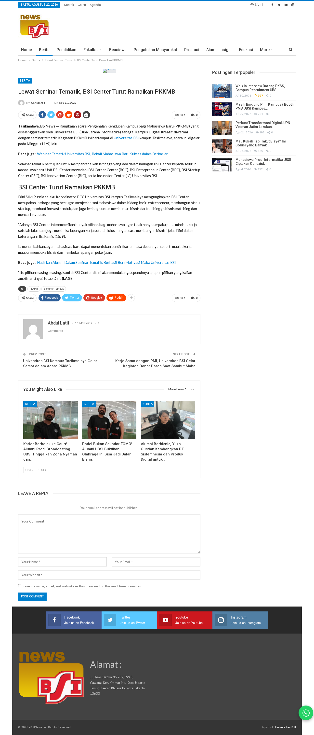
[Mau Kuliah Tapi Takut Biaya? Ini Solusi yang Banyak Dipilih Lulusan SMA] (222, 146)
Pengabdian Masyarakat (155, 49)
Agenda (95, 5)
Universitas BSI (126, 138)
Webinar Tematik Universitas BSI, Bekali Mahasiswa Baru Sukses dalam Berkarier (102, 154)
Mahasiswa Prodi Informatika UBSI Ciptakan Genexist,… (263, 162)
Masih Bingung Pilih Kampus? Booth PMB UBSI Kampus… (265, 106)
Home (26, 49)
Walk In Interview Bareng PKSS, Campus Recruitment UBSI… (260, 88)
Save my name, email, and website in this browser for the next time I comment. (83, 586)
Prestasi (191, 49)
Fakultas (91, 49)
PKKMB (34, 288)
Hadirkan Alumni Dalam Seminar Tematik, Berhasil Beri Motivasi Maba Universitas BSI (106, 262)
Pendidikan (66, 49)
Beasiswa (118, 49)
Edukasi (246, 49)
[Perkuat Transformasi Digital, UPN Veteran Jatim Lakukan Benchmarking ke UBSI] (222, 128)
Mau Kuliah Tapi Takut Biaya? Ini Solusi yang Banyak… (261, 143)
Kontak (69, 5)
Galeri (82, 5)
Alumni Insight (219, 49)
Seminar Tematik (54, 288)
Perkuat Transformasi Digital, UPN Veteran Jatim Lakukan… (263, 125)
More (265, 49)
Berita (44, 49)
